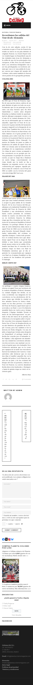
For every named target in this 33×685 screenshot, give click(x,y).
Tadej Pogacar (9, 603)
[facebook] (3, 540)
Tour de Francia (15, 32)
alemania (21, 40)
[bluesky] (12, 540)
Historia (5, 32)
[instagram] (9, 540)
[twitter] (6, 540)
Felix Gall (7, 606)
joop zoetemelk (17, 42)
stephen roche (7, 44)
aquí (29, 589)
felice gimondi (7, 42)
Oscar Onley (8, 608)
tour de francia (17, 44)
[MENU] (4, 25)
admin (5, 40)
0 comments (27, 379)
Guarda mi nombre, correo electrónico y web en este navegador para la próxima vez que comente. (15, 518)
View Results (16, 615)
